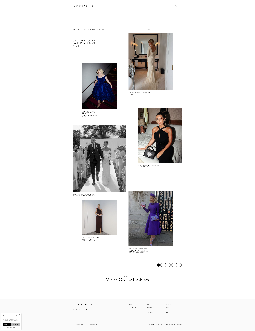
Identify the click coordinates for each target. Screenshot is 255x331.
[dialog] (11, 321)
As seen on (100, 29)
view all (75, 29)
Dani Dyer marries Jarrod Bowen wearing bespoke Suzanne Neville (84, 195)
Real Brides (169, 304)
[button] (11, 327)
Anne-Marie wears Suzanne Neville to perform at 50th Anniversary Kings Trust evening (90, 114)
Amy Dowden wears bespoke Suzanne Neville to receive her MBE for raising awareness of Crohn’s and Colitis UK (138, 251)
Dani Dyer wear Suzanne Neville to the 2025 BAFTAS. (148, 166)
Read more (12, 321)
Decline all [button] (15, 324)
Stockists (161, 6)
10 (176, 265)
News (167, 310)
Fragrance (150, 312)
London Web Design (90, 324)
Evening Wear (139, 6)
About (122, 6)
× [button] (19, 314)
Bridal (130, 6)
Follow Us (127, 276)
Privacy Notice (151, 324)
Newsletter (179, 324)
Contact (168, 312)
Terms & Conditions (170, 324)
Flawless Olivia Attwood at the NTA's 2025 (139, 93)
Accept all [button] (6, 324)
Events (170, 6)
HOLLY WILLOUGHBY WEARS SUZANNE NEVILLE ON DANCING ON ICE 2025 (90, 239)
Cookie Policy (160, 324)
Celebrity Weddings (88, 29)
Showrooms (151, 6)
